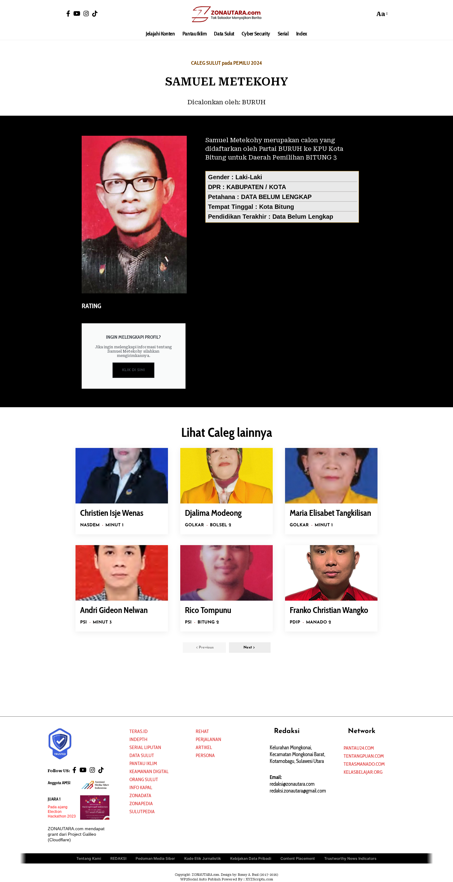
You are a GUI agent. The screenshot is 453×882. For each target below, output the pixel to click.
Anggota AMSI (59, 782)
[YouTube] (77, 13)
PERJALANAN (208, 739)
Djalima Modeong (213, 512)
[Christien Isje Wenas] (122, 475)
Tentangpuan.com (364, 756)
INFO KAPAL (140, 787)
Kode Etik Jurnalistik (202, 858)
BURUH (254, 102)
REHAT (202, 731)
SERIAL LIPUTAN (145, 747)
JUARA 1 (54, 799)
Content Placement (297, 858)
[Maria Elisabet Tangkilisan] (331, 475)
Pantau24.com (359, 748)
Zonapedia (141, 803)
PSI (83, 622)
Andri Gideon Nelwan (114, 610)
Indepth (138, 739)
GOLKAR (194, 525)
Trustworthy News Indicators (350, 858)
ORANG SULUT (143, 779)
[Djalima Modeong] (226, 475)
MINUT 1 (114, 525)
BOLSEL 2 (220, 525)
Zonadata (140, 795)
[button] (368, 14)
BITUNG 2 (208, 622)
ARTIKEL (204, 747)
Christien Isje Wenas (111, 512)
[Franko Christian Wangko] (331, 573)
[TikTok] (95, 13)
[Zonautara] (226, 14)
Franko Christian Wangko (329, 610)
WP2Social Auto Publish (200, 879)
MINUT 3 (102, 622)
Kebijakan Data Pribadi (250, 858)
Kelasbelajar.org (363, 772)
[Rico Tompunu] (226, 573)
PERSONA (205, 755)
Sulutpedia (142, 811)
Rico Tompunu (208, 610)
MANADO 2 (318, 622)
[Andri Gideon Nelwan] (122, 573)
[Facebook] (68, 13)
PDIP (295, 622)
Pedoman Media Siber (155, 858)
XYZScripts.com (259, 879)
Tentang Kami (88, 858)
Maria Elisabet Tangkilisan (330, 512)
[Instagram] (86, 13)
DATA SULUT (141, 755)
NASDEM (90, 525)
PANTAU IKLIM (143, 763)
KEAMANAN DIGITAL (149, 771)
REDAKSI (118, 858)
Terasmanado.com (364, 764)
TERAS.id (138, 731)
